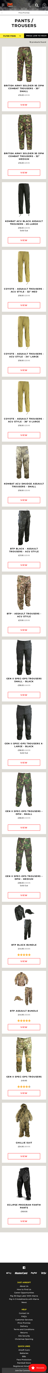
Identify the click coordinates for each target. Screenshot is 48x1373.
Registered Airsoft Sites (24, 1366)
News (24, 1302)
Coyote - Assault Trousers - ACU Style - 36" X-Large (24, 420)
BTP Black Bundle (24, 945)
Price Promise (24, 1323)
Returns (24, 1332)
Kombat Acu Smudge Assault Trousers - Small (24, 485)
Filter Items (9, 36)
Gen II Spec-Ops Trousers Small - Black (24, 680)
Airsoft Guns (24, 1350)
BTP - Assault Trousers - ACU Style (24, 615)
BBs (24, 1356)
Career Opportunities (24, 1292)
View (24, 105)
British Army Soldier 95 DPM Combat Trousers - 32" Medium (24, 156)
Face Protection (24, 1360)
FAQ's (24, 1316)
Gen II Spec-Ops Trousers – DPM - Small (24, 812)
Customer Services (24, 1320)
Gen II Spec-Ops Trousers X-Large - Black (24, 745)
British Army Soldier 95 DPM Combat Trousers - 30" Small (24, 88)
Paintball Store (24, 1363)
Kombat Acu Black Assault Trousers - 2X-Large (24, 222)
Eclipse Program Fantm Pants (24, 1206)
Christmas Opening (24, 1339)
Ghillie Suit (24, 1143)
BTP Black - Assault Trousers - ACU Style (24, 550)
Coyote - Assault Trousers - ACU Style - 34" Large (24, 355)
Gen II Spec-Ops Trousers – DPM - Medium (24, 877)
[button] (24, 1370)
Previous (1, 13)
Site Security (24, 1336)
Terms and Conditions (24, 1329)
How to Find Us (24, 1289)
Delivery (24, 1326)
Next (46, 13)
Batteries (24, 1353)
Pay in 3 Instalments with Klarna (24, 1299)
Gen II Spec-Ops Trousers (24, 1077)
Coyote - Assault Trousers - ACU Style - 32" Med (24, 290)
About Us (24, 1286)
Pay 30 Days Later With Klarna (24, 1296)
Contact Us (24, 1313)
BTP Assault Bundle (24, 1011)
